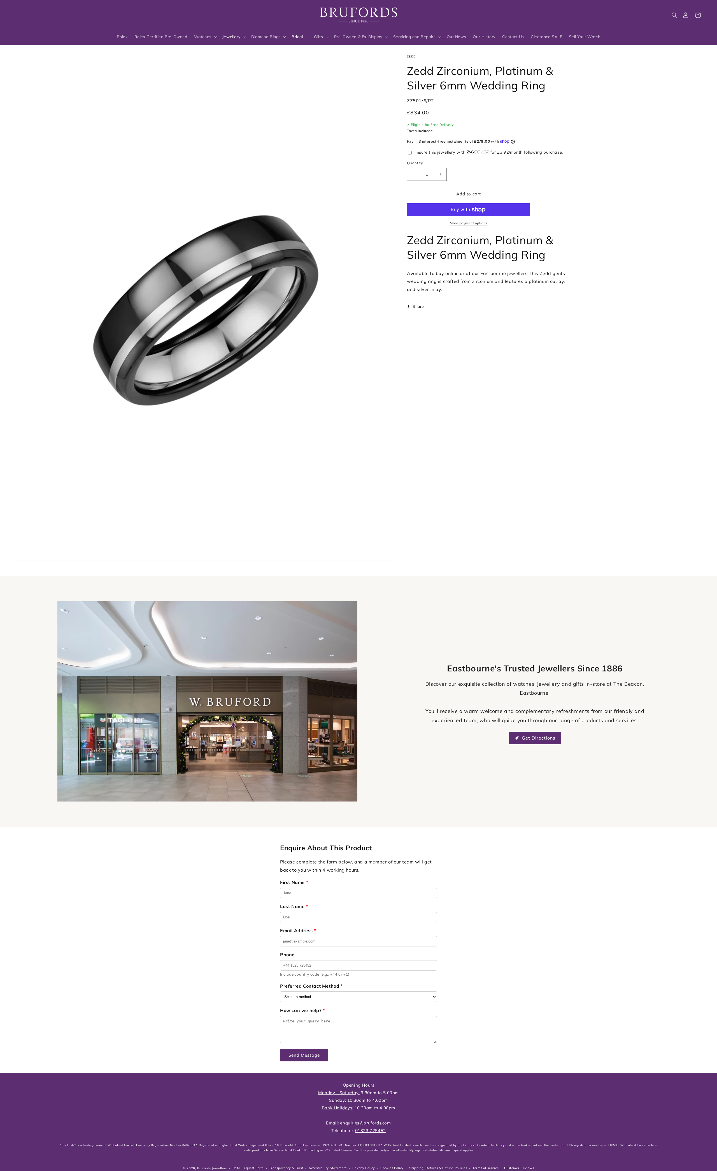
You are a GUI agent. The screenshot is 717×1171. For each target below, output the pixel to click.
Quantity (415, 163)
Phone (287, 954)
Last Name (294, 906)
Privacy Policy (363, 1168)
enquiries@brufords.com (365, 1123)
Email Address (298, 930)
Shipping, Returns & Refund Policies (438, 1168)
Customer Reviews (519, 1168)
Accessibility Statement (328, 1168)
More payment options (468, 223)
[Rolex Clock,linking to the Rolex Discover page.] (35, 14)
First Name (294, 882)
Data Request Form (248, 1168)
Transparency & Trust (286, 1168)
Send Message (304, 1055)
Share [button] (418, 306)
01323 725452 (370, 1130)
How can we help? (302, 1010)
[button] (674, 15)
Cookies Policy (392, 1168)
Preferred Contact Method (311, 986)
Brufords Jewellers (212, 1168)
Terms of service (485, 1168)
